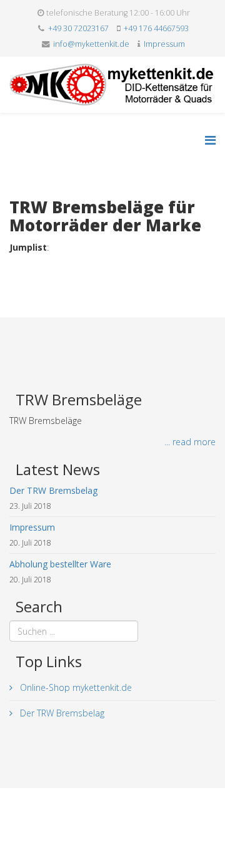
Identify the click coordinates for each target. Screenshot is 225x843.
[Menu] (210, 140)
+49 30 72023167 (78, 28)
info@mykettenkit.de (91, 44)
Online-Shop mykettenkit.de (75, 687)
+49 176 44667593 (156, 28)
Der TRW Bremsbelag (61, 713)
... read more (190, 442)
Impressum (164, 44)
